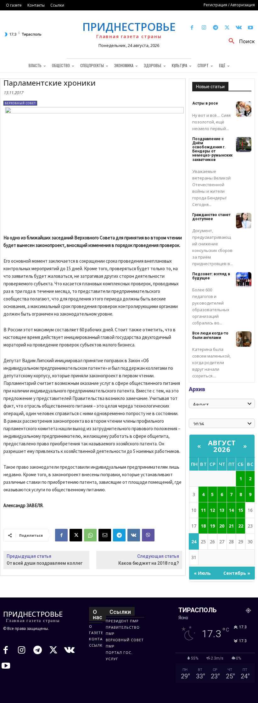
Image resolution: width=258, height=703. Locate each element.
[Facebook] (192, 28)
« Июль (202, 573)
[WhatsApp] (90, 535)
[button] (239, 41)
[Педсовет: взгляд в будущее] (243, 280)
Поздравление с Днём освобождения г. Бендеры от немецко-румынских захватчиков (212, 149)
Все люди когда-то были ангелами (210, 335)
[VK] (133, 535)
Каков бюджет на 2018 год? (148, 563)
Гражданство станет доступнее (211, 217)
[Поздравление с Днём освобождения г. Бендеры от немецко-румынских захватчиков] (243, 144)
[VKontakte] (239, 28)
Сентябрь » (236, 573)
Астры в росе (205, 103)
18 (203, 526)
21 (231, 526)
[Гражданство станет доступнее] (243, 220)
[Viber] (148, 535)
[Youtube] (250, 28)
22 (240, 526)
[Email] (104, 535)
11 (203, 510)
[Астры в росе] (243, 109)
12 (212, 510)
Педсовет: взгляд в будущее (211, 276)
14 (231, 510)
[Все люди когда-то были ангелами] (243, 339)
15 (240, 510)
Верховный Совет (20, 103)
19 (212, 526)
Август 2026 (222, 446)
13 (221, 510)
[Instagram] (203, 28)
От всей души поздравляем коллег (45, 563)
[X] (227, 28)
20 (221, 526)
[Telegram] (215, 28)
